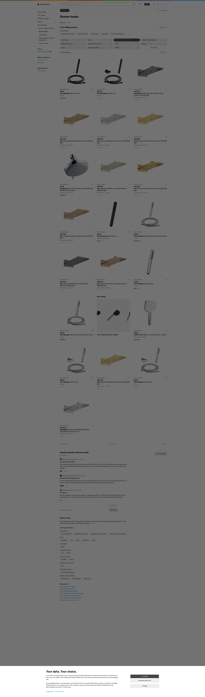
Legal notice (49, 691)
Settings (144, 686)
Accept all (145, 676)
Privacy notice (59, 691)
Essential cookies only (144, 680)
